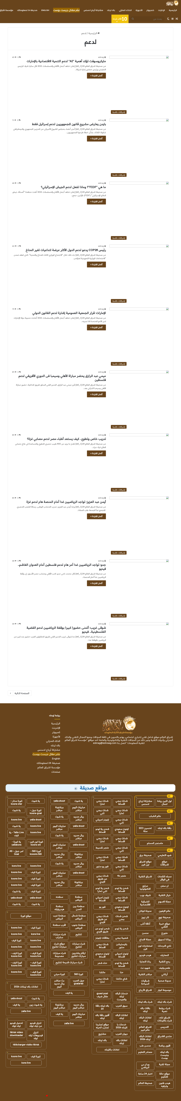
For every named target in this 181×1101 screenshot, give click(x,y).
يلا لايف (69, 992)
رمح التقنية (164, 961)
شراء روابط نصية (164, 1010)
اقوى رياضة (164, 1045)
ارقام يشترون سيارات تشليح (78, 954)
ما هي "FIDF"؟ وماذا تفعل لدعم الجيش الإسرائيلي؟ (73, 187)
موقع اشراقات (164, 863)
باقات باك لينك (145, 1010)
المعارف (164, 955)
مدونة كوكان (145, 910)
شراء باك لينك (164, 1001)
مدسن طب (145, 1045)
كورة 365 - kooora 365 (36, 852)
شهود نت (145, 967)
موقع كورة (26, 915)
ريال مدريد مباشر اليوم (78, 1006)
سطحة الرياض (78, 898)
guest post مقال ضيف (102, 995)
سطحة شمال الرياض (79, 917)
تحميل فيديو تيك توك (16, 1024)
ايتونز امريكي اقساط (102, 899)
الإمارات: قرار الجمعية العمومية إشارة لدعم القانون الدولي (69, 313)
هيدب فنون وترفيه (164, 1084)
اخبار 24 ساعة (145, 1073)
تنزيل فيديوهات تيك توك (36, 1035)
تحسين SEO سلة (145, 829)
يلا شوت (79, 800)
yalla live (69, 1023)
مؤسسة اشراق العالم (48, 767)
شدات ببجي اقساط (122, 802)
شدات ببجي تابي (102, 812)
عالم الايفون (164, 910)
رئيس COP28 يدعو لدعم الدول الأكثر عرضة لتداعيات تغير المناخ (66, 250)
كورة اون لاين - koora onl (35, 843)
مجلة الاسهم (164, 901)
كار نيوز (145, 917)
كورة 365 (78, 974)
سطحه (59, 896)
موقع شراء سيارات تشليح (59, 945)
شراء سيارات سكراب (59, 936)
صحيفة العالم (145, 1083)
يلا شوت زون (35, 1004)
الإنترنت (161, 10)
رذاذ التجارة (145, 961)
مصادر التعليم (145, 1052)
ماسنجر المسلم (155, 843)
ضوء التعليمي (164, 855)
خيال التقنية (165, 895)
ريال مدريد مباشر (78, 818)
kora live (16, 865)
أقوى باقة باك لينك (102, 1016)
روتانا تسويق (164, 939)
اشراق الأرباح (145, 990)
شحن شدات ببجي (121, 918)
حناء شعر (102, 962)
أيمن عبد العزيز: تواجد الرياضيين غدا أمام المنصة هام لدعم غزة (66, 501)
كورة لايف (36, 872)
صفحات (55, 771)
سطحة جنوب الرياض (79, 926)
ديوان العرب (122, 1033)
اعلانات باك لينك (121, 1042)
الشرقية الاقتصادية (145, 903)
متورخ (164, 933)
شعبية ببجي (121, 937)
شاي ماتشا (121, 978)
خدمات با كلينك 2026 (121, 1026)
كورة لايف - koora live (35, 955)
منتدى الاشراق (164, 1036)
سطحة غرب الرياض (59, 917)
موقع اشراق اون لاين (145, 863)
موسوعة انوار (164, 990)
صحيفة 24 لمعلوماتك (27, 10)
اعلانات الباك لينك (145, 1019)
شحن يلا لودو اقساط (102, 830)
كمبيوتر (150, 10)
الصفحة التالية (22, 693)
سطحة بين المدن (78, 908)
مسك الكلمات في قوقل (165, 878)
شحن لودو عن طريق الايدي (102, 930)
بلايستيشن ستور (121, 946)
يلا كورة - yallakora (16, 843)
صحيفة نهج (165, 917)
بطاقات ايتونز (102, 937)
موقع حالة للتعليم (164, 1075)
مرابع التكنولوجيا (145, 887)
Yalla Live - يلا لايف (16, 834)
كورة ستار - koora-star (16, 802)
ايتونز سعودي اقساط (122, 830)
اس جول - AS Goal (16, 852)
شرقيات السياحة (145, 982)
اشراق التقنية (145, 876)
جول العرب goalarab (78, 982)
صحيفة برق (145, 855)
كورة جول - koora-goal (36, 812)
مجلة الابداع (145, 939)
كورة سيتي (59, 974)
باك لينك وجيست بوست (164, 1055)
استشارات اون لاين (145, 947)
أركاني (164, 974)
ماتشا (102, 972)
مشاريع (102, 1033)
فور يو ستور (102, 866)
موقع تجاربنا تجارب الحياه (102, 1026)
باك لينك (111, 10)
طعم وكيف (164, 967)
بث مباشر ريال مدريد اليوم (59, 983)
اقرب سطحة (59, 924)
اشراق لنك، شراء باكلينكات (164, 1019)
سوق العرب (122, 1005)
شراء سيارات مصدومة (59, 954)
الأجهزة (139, 10)
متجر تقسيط (102, 847)
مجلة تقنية (164, 1064)
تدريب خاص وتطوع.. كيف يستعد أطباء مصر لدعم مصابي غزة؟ (66, 439)
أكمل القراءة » (96, 75)
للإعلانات (42, 1096)
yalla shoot (59, 800)
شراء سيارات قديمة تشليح (69, 962)
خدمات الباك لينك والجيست (121, 996)
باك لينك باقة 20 (102, 1007)
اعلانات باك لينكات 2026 (26, 986)
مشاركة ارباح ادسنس (145, 802)
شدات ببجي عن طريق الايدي (102, 878)
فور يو (102, 906)
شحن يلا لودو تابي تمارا (102, 889)
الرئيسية (173, 10)
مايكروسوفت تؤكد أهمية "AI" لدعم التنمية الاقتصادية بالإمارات (66, 61)
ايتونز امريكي (102, 819)
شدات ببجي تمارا (102, 802)
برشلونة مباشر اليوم (59, 1006)
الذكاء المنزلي (125, 10)
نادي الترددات (164, 945)
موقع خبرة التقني (164, 925)
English (45, 10)
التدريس (164, 1026)
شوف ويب (145, 895)
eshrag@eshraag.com (104, 743)
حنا (121, 972)
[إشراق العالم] (172, 3)
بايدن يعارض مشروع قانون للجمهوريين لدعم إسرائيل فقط (69, 124)
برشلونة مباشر (59, 809)
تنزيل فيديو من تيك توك (35, 1024)
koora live (16, 819)
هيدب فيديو (145, 955)
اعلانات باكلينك (111, 1049)
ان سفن (164, 885)
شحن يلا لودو (121, 928)
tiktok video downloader (16, 1034)
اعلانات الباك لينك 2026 (145, 1038)
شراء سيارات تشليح (78, 945)
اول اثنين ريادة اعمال (164, 802)
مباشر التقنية (145, 974)
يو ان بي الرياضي (145, 1066)
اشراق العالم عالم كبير (145, 1028)
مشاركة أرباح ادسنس (93, 10)
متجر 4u (121, 875)
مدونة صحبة (164, 980)
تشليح (79, 934)
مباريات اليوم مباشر (78, 809)
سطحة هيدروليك (59, 908)
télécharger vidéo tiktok (26, 1044)
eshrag (101, 57)
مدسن (145, 933)
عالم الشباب (155, 816)
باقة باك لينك (164, 828)
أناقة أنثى (145, 923)
